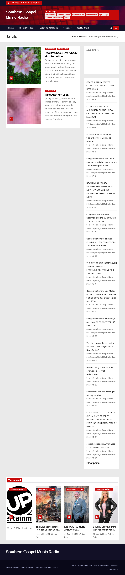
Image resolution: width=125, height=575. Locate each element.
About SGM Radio (27, 28)
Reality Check (83, 28)
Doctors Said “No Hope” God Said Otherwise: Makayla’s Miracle (99, 138)
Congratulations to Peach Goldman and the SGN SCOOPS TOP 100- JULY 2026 (101, 218)
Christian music (78, 15)
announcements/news (18, 489)
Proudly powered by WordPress (18, 567)
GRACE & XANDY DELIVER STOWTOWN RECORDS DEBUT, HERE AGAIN (100, 86)
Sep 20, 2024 (44, 534)
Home (11, 28)
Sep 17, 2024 (101, 534)
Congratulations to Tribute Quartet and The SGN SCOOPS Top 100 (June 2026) (100, 242)
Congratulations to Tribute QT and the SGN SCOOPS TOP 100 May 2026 (100, 322)
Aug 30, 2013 (53, 60)
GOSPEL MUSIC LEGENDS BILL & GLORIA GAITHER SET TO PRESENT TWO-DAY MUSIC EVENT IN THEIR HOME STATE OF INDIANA (101, 419)
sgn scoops (103, 15)
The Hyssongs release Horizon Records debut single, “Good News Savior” (100, 346)
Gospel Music (51, 15)
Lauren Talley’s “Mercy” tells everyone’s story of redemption (99, 371)
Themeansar (52, 567)
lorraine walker (91, 15)
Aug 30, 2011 (53, 98)
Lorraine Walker (69, 60)
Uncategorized (63, 49)
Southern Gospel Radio (54, 18)
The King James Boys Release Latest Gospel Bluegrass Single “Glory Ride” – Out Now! (48, 531)
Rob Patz (28, 528)
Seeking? (67, 28)
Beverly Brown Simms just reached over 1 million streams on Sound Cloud (104, 531)
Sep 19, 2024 (73, 534)
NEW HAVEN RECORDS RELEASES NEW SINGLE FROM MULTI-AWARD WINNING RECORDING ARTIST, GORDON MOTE (100, 190)
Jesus (67, 18)
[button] (111, 28)
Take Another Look (57, 94)
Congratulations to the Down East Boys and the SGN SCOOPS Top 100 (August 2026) (101, 162)
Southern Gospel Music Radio (32, 551)
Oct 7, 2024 (15, 528)
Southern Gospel (64, 15)
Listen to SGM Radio (49, 28)
